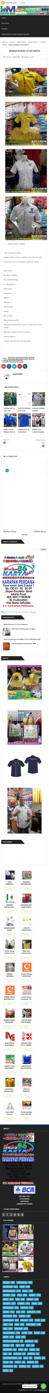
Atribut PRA (7, 1349)
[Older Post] (43, 446)
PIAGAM (22, 1366)
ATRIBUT (6, 1295)
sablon (22, 1316)
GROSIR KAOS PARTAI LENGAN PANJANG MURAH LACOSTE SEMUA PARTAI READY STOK (26, 1067)
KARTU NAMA (8, 1320)
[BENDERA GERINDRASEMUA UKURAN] (26, 876)
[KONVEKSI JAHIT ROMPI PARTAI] (26, 899)
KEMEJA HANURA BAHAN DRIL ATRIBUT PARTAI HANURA (9, 1021)
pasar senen (8, 1308)
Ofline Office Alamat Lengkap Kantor (15, 34)
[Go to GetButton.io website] (43, 1390)
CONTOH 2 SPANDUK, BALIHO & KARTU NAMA (26, 1090)
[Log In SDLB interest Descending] (9, 1106)
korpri (6, 1362)
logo (16, 1324)
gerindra (7, 1303)
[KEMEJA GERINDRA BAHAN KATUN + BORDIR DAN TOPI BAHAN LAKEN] (9, 968)
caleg (34, 1303)
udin (17, 1337)
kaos (22, 1287)
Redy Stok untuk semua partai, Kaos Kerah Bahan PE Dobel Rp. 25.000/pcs (26, 952)
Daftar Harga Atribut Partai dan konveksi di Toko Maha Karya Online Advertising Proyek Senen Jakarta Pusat (9, 952)
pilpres (6, 1312)
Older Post (40, 531)
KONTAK (4, 29)
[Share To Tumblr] (25, 366)
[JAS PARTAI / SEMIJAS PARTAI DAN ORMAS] (9, 1083)
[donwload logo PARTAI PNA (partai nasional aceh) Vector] (26, 968)
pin (18, 1312)
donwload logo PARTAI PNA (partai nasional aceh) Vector (26, 975)
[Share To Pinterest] (19, 366)
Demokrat (18, 1329)
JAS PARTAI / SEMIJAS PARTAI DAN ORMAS (9, 1090)
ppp (5, 1354)
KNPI (19, 1295)
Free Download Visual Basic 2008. (24, 643)
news (25, 1291)
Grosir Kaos (8, 1287)
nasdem (21, 1303)
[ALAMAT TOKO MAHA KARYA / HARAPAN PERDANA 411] (9, 1060)
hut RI (6, 1370)
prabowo (17, 1354)
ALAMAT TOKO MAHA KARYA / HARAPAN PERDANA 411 (9, 1067)
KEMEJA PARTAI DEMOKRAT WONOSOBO (23, 431)
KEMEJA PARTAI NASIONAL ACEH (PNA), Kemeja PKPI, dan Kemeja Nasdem (9, 998)
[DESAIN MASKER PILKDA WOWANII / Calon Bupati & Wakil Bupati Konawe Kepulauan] (9, 922)
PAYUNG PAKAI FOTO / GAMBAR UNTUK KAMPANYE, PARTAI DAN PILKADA (26, 1044)
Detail (9, 888)
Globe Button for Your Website (16, 624)
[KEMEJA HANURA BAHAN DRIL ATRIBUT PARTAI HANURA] (9, 1014)
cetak (24, 1333)
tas (28, 1345)
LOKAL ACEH (8, 1366)
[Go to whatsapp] (43, 1386)
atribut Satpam (9, 1333)
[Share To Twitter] (14, 366)
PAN (25, 1358)
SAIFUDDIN (18, 374)
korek (32, 1349)
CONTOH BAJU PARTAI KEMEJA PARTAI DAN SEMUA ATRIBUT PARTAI (26, 1021)
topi (17, 1299)
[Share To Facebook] (9, 366)
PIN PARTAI (5, 23)
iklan (20, 1349)
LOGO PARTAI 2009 (10, 1358)
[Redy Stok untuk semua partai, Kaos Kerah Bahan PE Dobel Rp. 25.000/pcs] (26, 945)
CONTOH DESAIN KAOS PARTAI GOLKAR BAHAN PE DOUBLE (26, 929)
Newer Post (9, 531)
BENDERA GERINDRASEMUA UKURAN (26, 883)
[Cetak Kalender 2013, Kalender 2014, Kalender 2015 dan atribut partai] (26, 1106)
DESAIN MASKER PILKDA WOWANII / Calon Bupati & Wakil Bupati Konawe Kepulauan (9, 929)
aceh (37, 1320)
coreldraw (29, 1341)
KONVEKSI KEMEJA (16, 361)
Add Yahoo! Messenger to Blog (23, 629)
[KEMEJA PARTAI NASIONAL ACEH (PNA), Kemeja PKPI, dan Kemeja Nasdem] (9, 991)
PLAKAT (37, 1358)
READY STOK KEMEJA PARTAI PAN (9, 431)
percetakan (31, 1324)
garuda (35, 1366)
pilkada (6, 1345)
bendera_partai (9, 1291)
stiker (6, 1299)
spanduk (24, 1308)
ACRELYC (31, 1354)
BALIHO (32, 1295)
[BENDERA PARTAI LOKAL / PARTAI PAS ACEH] (9, 899)
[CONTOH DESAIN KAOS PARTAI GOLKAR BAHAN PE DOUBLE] (26, 922)
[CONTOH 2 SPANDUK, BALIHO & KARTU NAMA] (26, 1083)
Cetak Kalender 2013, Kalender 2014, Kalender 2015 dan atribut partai (26, 1113)
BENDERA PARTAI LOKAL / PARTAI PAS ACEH (9, 906)
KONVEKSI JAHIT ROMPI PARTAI (26, 906)
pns (18, 1345)
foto (5, 1329)
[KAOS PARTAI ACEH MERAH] (9, 1037)
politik (6, 1337)
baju (5, 1324)
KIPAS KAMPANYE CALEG (9, 883)
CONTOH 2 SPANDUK (11, 1341)
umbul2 (30, 1362)
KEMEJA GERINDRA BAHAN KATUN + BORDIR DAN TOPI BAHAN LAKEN (9, 975)
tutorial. (30, 1299)
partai (37, 1333)
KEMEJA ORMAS (22, 358)
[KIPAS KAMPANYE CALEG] (9, 876)
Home (4, 18)
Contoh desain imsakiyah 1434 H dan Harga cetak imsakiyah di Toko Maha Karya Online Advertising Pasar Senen (26, 998)
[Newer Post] (4, 443)
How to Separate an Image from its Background (22, 639)
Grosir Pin (31, 1312)
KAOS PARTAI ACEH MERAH (9, 1044)
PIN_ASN (24, 1320)
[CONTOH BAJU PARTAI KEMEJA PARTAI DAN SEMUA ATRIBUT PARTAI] (26, 1014)
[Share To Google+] (3, 366)
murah (18, 1362)
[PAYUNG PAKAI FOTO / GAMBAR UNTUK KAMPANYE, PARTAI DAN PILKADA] (26, 1037)
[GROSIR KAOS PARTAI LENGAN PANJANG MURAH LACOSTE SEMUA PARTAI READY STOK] (26, 1060)
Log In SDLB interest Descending (9, 1113)
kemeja (11, 358)
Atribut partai (21, 1282)
